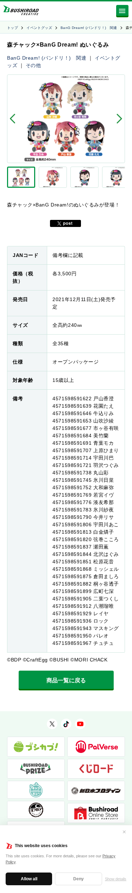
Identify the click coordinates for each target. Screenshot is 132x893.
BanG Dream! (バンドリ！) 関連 (89, 28)
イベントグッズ (39, 28)
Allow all (29, 878)
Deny (78, 878)
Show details (115, 879)
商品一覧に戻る (66, 680)
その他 (33, 65)
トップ (12, 28)
